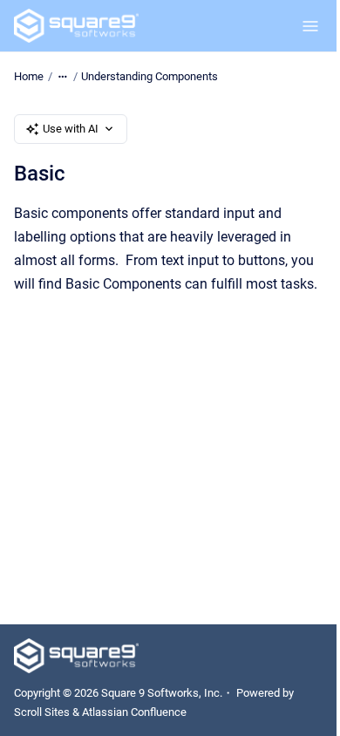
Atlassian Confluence (134, 712)
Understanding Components (149, 76)
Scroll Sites (42, 712)
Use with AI (71, 128)
